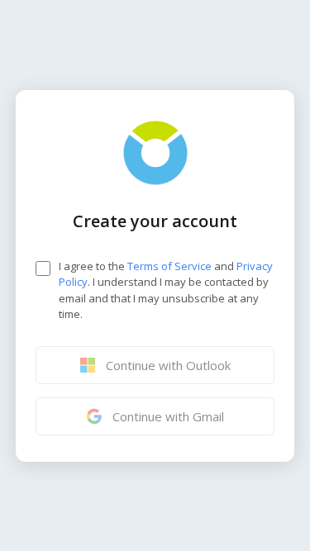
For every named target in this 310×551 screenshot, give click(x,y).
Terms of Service (169, 266)
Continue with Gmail (168, 416)
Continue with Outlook (168, 365)
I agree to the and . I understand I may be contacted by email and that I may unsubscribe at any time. (166, 290)
